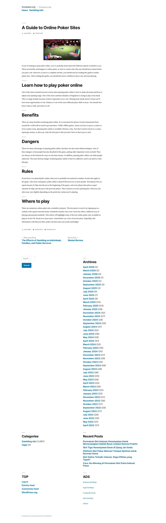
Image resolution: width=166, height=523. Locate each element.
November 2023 (91, 358)
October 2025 (90, 281)
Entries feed (28, 485)
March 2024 (89, 344)
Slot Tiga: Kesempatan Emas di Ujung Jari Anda (107, 447)
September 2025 (92, 284)
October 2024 (90, 319)
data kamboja (88, 498)
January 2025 (90, 309)
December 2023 (91, 355)
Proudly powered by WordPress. (41, 516)
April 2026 (88, 267)
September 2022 (92, 407)
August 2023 (90, 369)
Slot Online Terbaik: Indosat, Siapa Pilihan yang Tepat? (107, 458)
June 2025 (88, 295)
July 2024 (88, 330)
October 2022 (90, 404)
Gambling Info (36, 10)
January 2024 (90, 351)
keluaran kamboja (90, 482)
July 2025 (88, 291)
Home (25, 10)
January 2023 (90, 393)
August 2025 (90, 288)
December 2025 (91, 277)
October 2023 (90, 362)
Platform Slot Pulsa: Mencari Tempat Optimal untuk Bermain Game (110, 452)
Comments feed (30, 489)
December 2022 (91, 397)
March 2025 (89, 302)
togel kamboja (88, 487)
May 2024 (88, 337)
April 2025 (88, 298)
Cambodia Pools (89, 493)
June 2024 (88, 334)
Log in (25, 481)
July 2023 (88, 372)
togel (24, 445)
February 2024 (91, 348)
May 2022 (88, 421)
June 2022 (88, 418)
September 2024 (92, 323)
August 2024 (90, 326)
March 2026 (89, 270)
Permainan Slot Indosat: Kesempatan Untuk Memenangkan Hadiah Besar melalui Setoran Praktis (110, 442)
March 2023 (89, 386)
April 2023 (88, 383)
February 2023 (90, 390)
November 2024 (91, 316)
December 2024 (91, 312)
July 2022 (88, 414)
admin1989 (27, 33)
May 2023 (88, 379)
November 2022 (91, 400)
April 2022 (88, 425)
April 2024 (88, 341)
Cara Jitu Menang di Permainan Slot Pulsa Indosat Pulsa (109, 464)
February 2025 (90, 305)
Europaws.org (28, 7)
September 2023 (92, 365)
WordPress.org (29, 492)
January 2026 (90, 274)
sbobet (85, 503)
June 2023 (88, 376)
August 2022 (90, 411)
